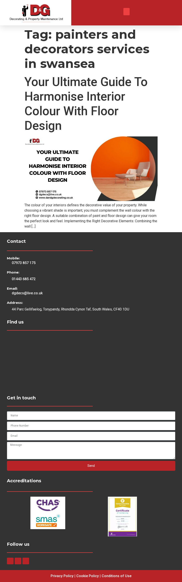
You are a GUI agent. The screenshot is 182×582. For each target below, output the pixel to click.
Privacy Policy (62, 576)
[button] (126, 11)
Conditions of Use (116, 576)
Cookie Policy (87, 576)
